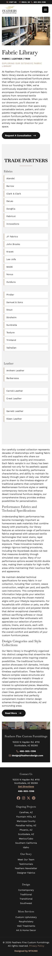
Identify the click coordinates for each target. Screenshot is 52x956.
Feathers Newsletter (26, 868)
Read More (11, 713)
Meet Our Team (26, 859)
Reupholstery (26, 921)
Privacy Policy (36, 945)
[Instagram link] (23, 798)
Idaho (26, 847)
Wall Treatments (26, 926)
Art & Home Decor (26, 930)
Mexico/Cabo (26, 838)
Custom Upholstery (26, 917)
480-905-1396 (40, 2)
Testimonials (26, 864)
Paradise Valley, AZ (26, 825)
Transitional (26, 898)
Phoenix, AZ (26, 829)
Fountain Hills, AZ (26, 816)
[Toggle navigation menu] (45, 9)
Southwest (26, 903)
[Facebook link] (18, 798)
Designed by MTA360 (26, 951)
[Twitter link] (28, 798)
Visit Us (12, 2)
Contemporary (26, 890)
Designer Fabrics (26, 872)
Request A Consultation (18, 135)
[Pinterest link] (33, 798)
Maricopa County (26, 821)
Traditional (26, 894)
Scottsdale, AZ (26, 834)
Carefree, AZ (26, 812)
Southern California (26, 843)
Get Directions (26, 786)
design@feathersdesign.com (27, 755)
